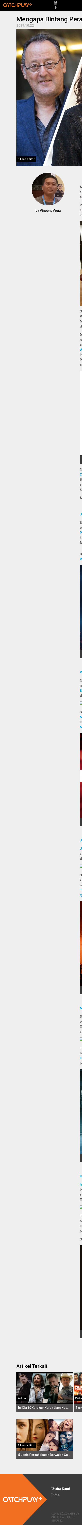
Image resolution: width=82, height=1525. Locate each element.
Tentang (55, 1494)
